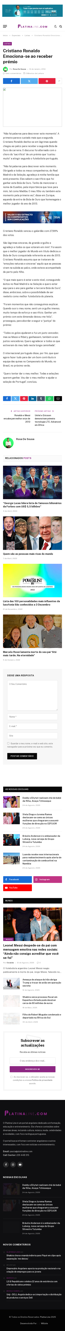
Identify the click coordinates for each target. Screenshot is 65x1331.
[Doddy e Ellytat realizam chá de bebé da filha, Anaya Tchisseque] (11, 802)
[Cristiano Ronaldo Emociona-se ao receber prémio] (32, 107)
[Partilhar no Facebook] (11, 81)
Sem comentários (13, 73)
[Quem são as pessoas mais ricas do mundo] (32, 533)
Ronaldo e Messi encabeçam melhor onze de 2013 (17, 418)
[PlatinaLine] (32, 26)
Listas (7, 44)
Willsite (44, 1323)
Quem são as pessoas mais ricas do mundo (28, 553)
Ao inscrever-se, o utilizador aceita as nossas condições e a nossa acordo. (34, 1080)
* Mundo (8, 939)
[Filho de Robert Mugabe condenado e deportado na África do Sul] (11, 1018)
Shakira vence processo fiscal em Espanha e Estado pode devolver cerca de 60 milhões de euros (40, 1000)
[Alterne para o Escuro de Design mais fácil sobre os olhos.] (55, 26)
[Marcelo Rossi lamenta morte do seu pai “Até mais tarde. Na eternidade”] (32, 631)
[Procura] (60, 26)
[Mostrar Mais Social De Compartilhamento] (59, 81)
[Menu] (5, 26)
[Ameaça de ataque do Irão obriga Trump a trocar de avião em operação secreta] (11, 983)
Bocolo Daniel (13, 1291)
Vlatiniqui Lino (13, 1252)
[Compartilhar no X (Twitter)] (29, 81)
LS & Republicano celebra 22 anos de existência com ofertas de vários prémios (31, 1283)
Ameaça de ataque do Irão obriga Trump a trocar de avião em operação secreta (42, 982)
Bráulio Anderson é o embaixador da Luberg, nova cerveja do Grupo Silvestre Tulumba (41, 839)
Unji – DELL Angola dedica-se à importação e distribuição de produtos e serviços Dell (34, 1296)
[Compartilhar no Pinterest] (47, 81)
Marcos (10, 1278)
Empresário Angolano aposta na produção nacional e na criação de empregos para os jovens (33, 1270)
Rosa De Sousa (19, 69)
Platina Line (45, 1317)
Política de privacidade (42, 1080)
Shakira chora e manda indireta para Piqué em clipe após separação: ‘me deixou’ (33, 1257)
